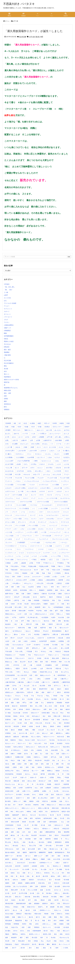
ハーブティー (19, 532)
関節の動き (28, 913)
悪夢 (21, 689)
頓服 (55, 924)
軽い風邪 (22, 900)
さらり (68, 447)
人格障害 (60, 580)
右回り (7, 617)
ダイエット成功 (10, 522)
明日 (68, 713)
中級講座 (24, 573)
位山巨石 (31, 587)
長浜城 (67, 910)
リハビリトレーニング (33, 553)
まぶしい (40, 467)
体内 (52, 587)
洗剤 (46, 753)
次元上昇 (41, 730)
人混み (68, 580)
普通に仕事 (57, 716)
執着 (50, 627)
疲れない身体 (32, 781)
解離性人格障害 (30, 883)
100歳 (26, 427)
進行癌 (56, 900)
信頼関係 (49, 590)
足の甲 (14, 893)
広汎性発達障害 (10, 675)
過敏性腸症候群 (21, 903)
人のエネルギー (37, 576)
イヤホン (18, 481)
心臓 (55, 679)
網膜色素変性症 (50, 832)
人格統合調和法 (8, 325)
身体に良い (18, 896)
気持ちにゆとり (30, 747)
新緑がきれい (37, 709)
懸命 (37, 692)
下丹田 (38, 563)
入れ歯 (67, 597)
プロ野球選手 (21, 542)
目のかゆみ (65, 791)
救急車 (67, 702)
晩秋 (49, 716)
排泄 (31, 702)
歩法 (5, 371)
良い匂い (35, 869)
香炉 (41, 937)
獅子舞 (43, 774)
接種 (36, 702)
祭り (46, 811)
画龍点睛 (16, 781)
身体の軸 (27, 896)
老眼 (40, 839)
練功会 (13, 835)
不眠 (6, 570)
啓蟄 (59, 621)
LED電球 (7, 430)
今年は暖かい (16, 583)
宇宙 (29, 655)
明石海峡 (8, 716)
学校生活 (58, 651)
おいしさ (66, 433)
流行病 (67, 757)
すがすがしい (20, 454)
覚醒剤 (7, 883)
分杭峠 (13, 604)
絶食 (35, 832)
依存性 (15, 590)
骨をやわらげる (64, 937)
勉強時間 (37, 607)
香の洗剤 (34, 937)
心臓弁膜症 (55, 682)
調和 (31, 886)
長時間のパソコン (45, 910)
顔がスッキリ (47, 927)
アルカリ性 (18, 478)
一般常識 (42, 559)
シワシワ (14, 512)
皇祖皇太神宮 (9, 791)
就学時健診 (65, 665)
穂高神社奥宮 (48, 818)
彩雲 (30, 675)
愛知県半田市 (43, 689)
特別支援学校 (9, 774)
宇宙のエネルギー (39, 655)
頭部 (23, 927)
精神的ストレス (10, 828)
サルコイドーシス (10, 508)
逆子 (29, 900)
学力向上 (43, 651)
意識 (34, 689)
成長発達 (66, 692)
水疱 (46, 750)
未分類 (6, 368)
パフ (17, 535)
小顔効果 (38, 665)
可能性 (68, 614)
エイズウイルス (43, 484)
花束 (6, 873)
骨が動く (53, 937)
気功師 (52, 743)
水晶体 (26, 750)
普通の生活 (66, 716)
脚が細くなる (54, 849)
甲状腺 (67, 777)
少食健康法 (48, 665)
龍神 (57, 948)
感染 (52, 689)
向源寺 (53, 617)
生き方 (7, 777)
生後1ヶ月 (23, 777)
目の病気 (26, 794)
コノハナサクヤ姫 (51, 498)
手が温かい (8, 696)
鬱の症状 (41, 944)
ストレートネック (20, 515)
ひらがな (51, 464)
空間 (6, 822)
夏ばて (67, 631)
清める (7, 764)
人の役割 (47, 576)
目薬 (47, 794)
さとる (61, 447)
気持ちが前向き (18, 747)
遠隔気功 (45, 903)
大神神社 (33, 641)
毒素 (6, 740)
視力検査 (66, 879)
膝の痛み (66, 856)
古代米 (52, 614)
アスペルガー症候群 (10, 303)
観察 (13, 883)
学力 (36, 651)
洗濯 (57, 753)
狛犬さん (27, 774)
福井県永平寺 (55, 811)
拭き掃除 (30, 699)
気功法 (67, 743)
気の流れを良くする (64, 740)
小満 (24, 665)
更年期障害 (36, 719)
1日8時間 (8, 423)
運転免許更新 (9, 903)
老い (15, 839)
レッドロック (9, 556)
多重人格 (55, 634)
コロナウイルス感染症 (61, 501)
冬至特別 (66, 600)
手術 (61, 696)
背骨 (67, 845)
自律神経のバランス (45, 862)
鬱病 (48, 944)
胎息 (23, 849)
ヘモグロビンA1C (50, 542)
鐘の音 (28, 910)
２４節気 (65, 948)
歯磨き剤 (8, 736)
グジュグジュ (9, 498)
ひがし (26, 464)
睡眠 (25, 801)
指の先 (46, 699)
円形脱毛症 (45, 600)
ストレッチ (8, 515)
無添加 (40, 767)
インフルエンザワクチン (50, 481)
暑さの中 (27, 719)
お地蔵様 (41, 437)
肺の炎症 (15, 845)
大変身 (68, 638)
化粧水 (7, 610)
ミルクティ (58, 546)
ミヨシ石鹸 (48, 546)
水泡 (32, 750)
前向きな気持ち (36, 604)
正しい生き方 (51, 730)
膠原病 (28, 859)
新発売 (28, 709)
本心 (54, 723)
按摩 (6, 702)
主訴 (31, 573)
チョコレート (54, 522)
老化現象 (28, 839)
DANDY (67, 427)
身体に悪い (8, 896)
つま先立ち (66, 457)
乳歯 (43, 573)
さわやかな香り (10, 450)
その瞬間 (66, 454)
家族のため (65, 658)
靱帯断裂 (16, 924)
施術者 (68, 709)
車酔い (62, 896)
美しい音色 (25, 835)
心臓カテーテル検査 (33, 682)
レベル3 (34, 556)
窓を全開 (31, 822)
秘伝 (20, 818)
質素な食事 (14, 890)
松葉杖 (31, 726)
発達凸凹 (57, 784)
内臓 (29, 600)
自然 (5, 396)
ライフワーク (29, 549)
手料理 (55, 696)
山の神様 (34, 668)
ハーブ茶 (43, 532)
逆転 (35, 900)
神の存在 (28, 805)
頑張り (37, 924)
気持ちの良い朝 (43, 747)
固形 (43, 624)
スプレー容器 (17, 518)
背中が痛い (49, 845)
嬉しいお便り (53, 648)
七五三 (51, 559)
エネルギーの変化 (20, 488)
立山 (62, 822)
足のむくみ (57, 890)
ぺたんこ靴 (8, 467)
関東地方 (19, 913)
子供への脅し (19, 651)
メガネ (67, 546)
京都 (13, 576)
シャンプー (54, 508)
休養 (18, 587)
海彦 (24, 760)
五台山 (7, 576)
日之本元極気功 (8, 363)
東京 (60, 723)
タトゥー (60, 518)
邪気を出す (66, 903)
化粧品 (6, 338)
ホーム (7, 21)
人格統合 (40, 580)
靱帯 (68, 920)
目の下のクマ (9, 794)
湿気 (42, 764)
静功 (5, 407)
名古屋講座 (45, 617)
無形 (21, 767)
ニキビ (22, 529)
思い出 (34, 685)
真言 (58, 798)
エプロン (67, 488)
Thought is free (48, 959)
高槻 (55, 941)
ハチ (68, 529)
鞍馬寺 (24, 924)
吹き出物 (61, 617)
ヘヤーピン (64, 542)
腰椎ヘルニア (38, 856)
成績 (43, 692)
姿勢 (27, 648)
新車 (50, 709)
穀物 (25, 818)
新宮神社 (8, 709)
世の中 (36, 570)
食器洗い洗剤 (47, 934)
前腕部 (46, 604)
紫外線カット (46, 828)
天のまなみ (7, 344)
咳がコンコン (37, 621)
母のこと (6, 374)
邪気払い (8, 907)
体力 (58, 587)
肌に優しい (32, 842)
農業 (5, 401)
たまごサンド (41, 457)
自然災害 (17, 866)
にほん (57, 461)
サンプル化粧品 (24, 508)
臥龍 (49, 859)
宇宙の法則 (65, 655)
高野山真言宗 (25, 944)
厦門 (56, 610)
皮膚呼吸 (36, 791)
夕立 (29, 634)
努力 (68, 604)
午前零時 (30, 610)
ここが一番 (8, 447)
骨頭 (29, 941)
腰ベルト (28, 856)
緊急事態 (66, 832)
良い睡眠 (59, 869)
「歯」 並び (8, 289)
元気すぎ (67, 593)
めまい (49, 471)
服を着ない (66, 719)
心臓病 (7, 685)
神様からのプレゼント (12, 808)
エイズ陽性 (55, 484)
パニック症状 (9, 535)
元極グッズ (7, 328)
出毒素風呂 (7, 330)
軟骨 (68, 896)
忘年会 (14, 685)
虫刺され (15, 879)
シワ (6, 512)
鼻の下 (14, 948)
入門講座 (8, 600)
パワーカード (8, 317)
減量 (13, 764)
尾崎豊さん (8, 668)
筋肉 (49, 825)
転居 (6, 900)
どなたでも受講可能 (23, 461)
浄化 (6, 760)
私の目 (52, 815)
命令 (16, 621)
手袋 (67, 696)
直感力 (68, 794)
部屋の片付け (31, 907)
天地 (68, 644)
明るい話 (55, 713)
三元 (57, 559)
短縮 (60, 801)
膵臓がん (35, 859)
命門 (22, 621)
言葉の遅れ (41, 883)
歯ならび (45, 733)
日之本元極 (22, 36)
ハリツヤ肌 (8, 532)
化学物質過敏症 (8, 336)
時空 (28, 716)
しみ (58, 450)
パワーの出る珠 (46, 535)
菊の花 (22, 876)
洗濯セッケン (66, 753)
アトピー (6, 306)
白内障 (21, 787)
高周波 (36, 941)
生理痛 (52, 777)
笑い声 (26, 825)
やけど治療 (8, 474)
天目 (12, 648)
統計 (29, 832)
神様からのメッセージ (28, 808)
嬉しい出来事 (65, 648)
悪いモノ (66, 685)
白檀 (41, 787)
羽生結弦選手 (65, 835)
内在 (23, 600)
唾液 (53, 621)
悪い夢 (7, 689)
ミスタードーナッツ (36, 546)
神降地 (29, 811)
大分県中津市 (51, 638)
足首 (38, 893)
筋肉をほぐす (59, 825)
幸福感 (34, 672)
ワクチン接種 (9, 559)
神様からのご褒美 (64, 805)
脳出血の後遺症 (10, 852)
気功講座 (8, 747)
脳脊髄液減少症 (59, 852)
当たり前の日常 (22, 675)
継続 (41, 832)
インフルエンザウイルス (31, 481)
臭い (48, 866)
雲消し (67, 917)
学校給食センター (10, 655)
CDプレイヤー (57, 427)
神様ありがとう (51, 805)
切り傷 (19, 604)
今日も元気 (40, 583)
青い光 (37, 920)
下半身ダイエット (48, 563)
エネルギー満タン (45, 488)
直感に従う (59, 794)
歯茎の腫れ (25, 736)
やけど (67, 471)
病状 (68, 781)
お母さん (67, 437)
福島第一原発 (66, 811)
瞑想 (38, 801)
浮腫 (18, 760)
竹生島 (19, 825)
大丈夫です (40, 638)
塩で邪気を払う (17, 631)
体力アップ (65, 587)
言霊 (49, 883)
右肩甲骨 (22, 617)
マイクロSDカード (11, 546)
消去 (53, 760)
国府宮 (51, 624)
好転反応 (6, 347)
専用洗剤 (53, 661)
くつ (51, 444)
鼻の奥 (23, 948)
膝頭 (21, 859)
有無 (58, 719)
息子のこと (57, 685)
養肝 (21, 937)
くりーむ (58, 444)
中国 (47, 570)
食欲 (55, 934)
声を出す (46, 631)
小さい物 (67, 661)
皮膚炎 (44, 791)
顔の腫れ (8, 931)
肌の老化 (41, 842)
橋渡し (27, 730)
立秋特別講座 (9, 825)
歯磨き (68, 733)
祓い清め (8, 805)
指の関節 (54, 699)
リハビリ (21, 553)
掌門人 (24, 702)
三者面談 (8, 563)
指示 (68, 699)
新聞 (45, 709)
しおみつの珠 (33, 450)
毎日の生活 (60, 736)
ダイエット (7, 314)
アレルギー (40, 478)
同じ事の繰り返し (33, 617)
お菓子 (6, 295)
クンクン (66, 495)
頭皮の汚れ (14, 927)
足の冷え (66, 890)
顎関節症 (6, 409)
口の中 (19, 614)
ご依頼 (25, 447)
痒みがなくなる (10, 784)
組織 (6, 832)
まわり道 (66, 467)
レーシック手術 (56, 556)
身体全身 (45, 896)
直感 (52, 794)
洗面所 (46, 757)
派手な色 (53, 757)
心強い (31, 679)
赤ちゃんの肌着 (32, 890)
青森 (43, 920)
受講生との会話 (8, 341)
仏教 (6, 587)
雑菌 (50, 917)
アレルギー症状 (64, 478)
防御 (52, 913)
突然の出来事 (15, 822)
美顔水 (57, 835)
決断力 (13, 753)
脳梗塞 (25, 852)
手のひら (18, 696)
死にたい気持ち (36, 736)
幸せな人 (26, 672)
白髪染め (56, 787)
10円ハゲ (47, 423)
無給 (67, 767)
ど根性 (35, 461)
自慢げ (57, 862)
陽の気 (31, 917)
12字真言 (6, 284)
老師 (35, 839)
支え (42, 702)
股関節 (50, 842)
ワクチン (6, 322)
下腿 (6, 566)
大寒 (13, 641)
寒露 (36, 661)
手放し (48, 696)
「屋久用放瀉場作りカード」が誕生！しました (33, 31)
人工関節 (32, 580)
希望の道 (58, 668)
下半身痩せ (60, 563)
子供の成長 (8, 651)
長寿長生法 (7, 404)
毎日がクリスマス (49, 736)
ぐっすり (67, 444)
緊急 (59, 832)
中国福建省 (66, 570)
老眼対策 (48, 839)
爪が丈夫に (66, 770)
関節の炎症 (37, 913)
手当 (32, 696)
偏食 (68, 590)
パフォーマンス (27, 535)
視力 (50, 879)
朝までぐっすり (10, 723)
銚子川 (7, 910)
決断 (6, 753)
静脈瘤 (61, 920)
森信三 (13, 730)
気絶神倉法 (7, 377)
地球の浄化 (21, 627)
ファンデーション (29, 539)
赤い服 (23, 890)
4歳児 (39, 423)
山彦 (41, 668)
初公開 (26, 604)
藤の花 (7, 879)
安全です (31, 658)
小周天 (7, 665)
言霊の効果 (65, 883)
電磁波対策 (18, 920)
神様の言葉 (7, 390)
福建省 (7, 815)
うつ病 (6, 292)
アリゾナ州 (8, 478)
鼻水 (30, 948)
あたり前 (49, 430)
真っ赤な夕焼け (43, 798)
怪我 (49, 685)
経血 (18, 832)
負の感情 (57, 886)
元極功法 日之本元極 (48, 593)
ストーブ (32, 515)
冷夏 (6, 604)
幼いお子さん (65, 672)
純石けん (36, 828)
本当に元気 (38, 723)
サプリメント (8, 308)
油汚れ (26, 753)
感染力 (59, 689)
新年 (14, 709)
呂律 (68, 617)
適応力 (52, 903)
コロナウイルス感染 (43, 501)
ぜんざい (57, 454)
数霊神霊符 (23, 706)
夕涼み (23, 634)
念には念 (26, 685)
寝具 (41, 661)
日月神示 (25, 713)
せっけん (48, 454)
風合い (52, 931)
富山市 (30, 661)
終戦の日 (56, 828)
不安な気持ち (15, 566)
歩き (14, 733)
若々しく (30, 873)
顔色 (28, 931)
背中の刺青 (59, 845)
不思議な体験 (32, 566)
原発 (51, 610)
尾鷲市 (18, 668)
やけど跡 (17, 474)
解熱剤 (20, 883)
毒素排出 (13, 740)
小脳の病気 (7, 355)
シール (23, 512)
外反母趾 (36, 634)
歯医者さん (59, 733)
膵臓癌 (43, 859)
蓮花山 (53, 876)
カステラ (50, 491)
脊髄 (45, 849)
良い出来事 (25, 869)
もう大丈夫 (57, 471)
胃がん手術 (32, 845)
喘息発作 (8, 624)
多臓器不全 (46, 634)
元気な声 (16, 597)
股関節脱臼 (58, 842)
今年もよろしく (28, 583)
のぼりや (65, 461)
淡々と (64, 760)
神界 (6, 811)
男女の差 (8, 781)
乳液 (49, 573)
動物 (5, 333)
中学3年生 (8, 573)
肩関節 (67, 842)
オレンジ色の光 (31, 491)
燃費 (43, 770)
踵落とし (57, 893)
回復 (36, 624)
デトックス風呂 (33, 525)
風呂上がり (66, 931)
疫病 (23, 781)
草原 (12, 876)
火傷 (68, 764)
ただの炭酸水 (20, 457)
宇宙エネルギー (20, 658)
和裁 (28, 621)
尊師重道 (6, 352)
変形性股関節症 (57, 631)
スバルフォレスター (52, 515)
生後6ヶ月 (43, 777)
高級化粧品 (8, 944)
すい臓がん (66, 450)
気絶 (6, 750)
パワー (37, 535)
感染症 (67, 689)
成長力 (59, 692)
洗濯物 (28, 757)
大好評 (7, 641)
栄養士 (59, 726)
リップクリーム (63, 549)
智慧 (20, 719)
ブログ (6, 319)
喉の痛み (66, 621)
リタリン (51, 549)
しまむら (51, 450)
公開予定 (16, 600)
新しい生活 (48, 706)
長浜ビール (57, 910)
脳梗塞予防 (32, 852)
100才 (19, 427)
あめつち (16, 433)
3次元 (25, 423)
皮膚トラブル (26, 791)
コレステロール (65, 498)
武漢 (68, 730)
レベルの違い (44, 556)
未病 (31, 723)
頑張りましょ (46, 924)
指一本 (62, 699)
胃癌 (40, 845)
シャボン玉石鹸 (43, 508)
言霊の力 (56, 883)
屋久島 (37, 36)
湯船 (31, 764)
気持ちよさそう (55, 747)
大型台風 (60, 638)
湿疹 (47, 764)
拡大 (23, 699)
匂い (49, 607)
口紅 (30, 614)
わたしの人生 (57, 474)
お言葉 (38, 440)
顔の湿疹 (57, 927)
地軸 (29, 627)
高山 (42, 941)
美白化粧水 (42, 835)
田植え (59, 777)
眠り (64, 798)
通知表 (43, 900)
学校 (50, 651)
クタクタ (49, 495)
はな (6, 300)
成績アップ (50, 692)
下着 (68, 563)
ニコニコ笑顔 (31, 529)
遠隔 (30, 903)
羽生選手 (8, 839)
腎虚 (68, 852)
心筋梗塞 (47, 679)
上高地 (31, 563)
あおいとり (40, 430)
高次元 (61, 941)
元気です (8, 597)
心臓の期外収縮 (10, 682)
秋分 (14, 818)
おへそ (21, 437)
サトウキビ (33, 505)
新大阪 (62, 706)
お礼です (15, 440)
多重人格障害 (65, 634)
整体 (31, 706)
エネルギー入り (33, 488)
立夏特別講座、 (53, 822)
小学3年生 (16, 665)
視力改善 (57, 879)
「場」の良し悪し (9, 287)
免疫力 (51, 597)
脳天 (18, 852)
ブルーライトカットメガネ (60, 539)
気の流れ (52, 740)
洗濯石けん (37, 757)
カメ (26, 495)
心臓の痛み (20, 682)
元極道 (60, 593)
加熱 (62, 604)
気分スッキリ (22, 743)
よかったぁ (46, 474)
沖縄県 (19, 753)
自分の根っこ (9, 862)
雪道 (61, 917)
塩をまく (28, 631)
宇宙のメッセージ (53, 655)
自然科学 (26, 866)
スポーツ (6, 311)
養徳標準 (14, 937)
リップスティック (10, 553)
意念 (28, 689)
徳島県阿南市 (62, 675)
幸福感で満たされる (46, 672)
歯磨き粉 (16, 736)
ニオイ (15, 529)
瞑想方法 (45, 801)
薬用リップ (66, 876)
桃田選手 (66, 726)
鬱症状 (54, 944)
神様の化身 (55, 808)
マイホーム (23, 546)
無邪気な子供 (9, 770)
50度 (68, 423)
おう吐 (7, 437)
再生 (53, 600)
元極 (22, 593)
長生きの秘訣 (9, 913)
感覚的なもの (9, 692)
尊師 (60, 661)
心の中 (7, 679)
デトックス (8, 525)
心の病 (15, 679)
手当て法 (40, 696)
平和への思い (9, 672)
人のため (26, 576)
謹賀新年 (43, 886)
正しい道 (60, 730)
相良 (28, 798)
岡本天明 (49, 668)
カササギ (42, 491)
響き (30, 924)
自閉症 (6, 398)
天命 (62, 644)
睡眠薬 (31, 801)
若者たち (39, 873)
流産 (60, 757)
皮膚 (18, 791)
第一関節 (34, 825)
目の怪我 (18, 794)
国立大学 (59, 624)
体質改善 (8, 590)
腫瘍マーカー (9, 856)
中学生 (17, 573)
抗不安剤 (16, 699)
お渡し (7, 440)
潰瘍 (57, 764)
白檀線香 (48, 787)
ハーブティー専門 (32, 532)
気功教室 (59, 743)
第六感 (43, 825)
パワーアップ (58, 535)
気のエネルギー (42, 740)
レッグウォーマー (64, 553)
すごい (29, 454)
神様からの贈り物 (43, 808)
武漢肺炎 (8, 733)
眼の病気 (8, 801)
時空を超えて (36, 716)
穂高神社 (38, 818)
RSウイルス (16, 430)
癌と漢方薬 (40, 784)
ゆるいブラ (36, 474)
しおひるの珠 (21, 450)
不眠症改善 (14, 570)
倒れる (62, 590)
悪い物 (15, 689)
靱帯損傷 (8, 924)
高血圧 (17, 944)
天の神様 (46, 644)
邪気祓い (16, 907)
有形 (52, 719)
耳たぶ (67, 839)
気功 (45, 743)
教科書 (7, 706)
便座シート (32, 590)
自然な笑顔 (8, 866)
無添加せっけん (49, 767)
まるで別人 (49, 467)
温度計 (19, 764)
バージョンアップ (55, 532)
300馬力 (47, 427)
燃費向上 (50, 770)
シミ (33, 508)
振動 (12, 702)
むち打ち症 (20, 471)
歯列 (51, 733)
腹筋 (59, 856)
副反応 (52, 604)
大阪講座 (52, 641)
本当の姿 (47, 723)
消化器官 (47, 760)
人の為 (62, 576)
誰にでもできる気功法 (20, 886)
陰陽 (13, 917)
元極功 (29, 593)
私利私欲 (66, 815)
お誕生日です (47, 440)
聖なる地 (8, 842)
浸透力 (30, 760)
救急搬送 (59, 702)
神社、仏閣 (7, 393)
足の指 (7, 893)
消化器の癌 (38, 760)
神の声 (21, 805)
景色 (5, 366)
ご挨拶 (32, 447)
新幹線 (21, 709)
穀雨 (31, 818)
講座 (36, 886)
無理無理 (60, 767)
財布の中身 (66, 886)
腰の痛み (19, 856)
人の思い (55, 576)
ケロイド (26, 498)
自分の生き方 (21, 862)
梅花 (6, 730)
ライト (19, 549)
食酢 (6, 937)
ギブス (41, 495)
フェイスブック (43, 539)
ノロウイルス (60, 529)
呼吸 (6, 621)
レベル (19, 556)
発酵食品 (8, 787)
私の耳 (59, 815)
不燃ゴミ (60, 566)
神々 (14, 805)
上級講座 (23, 563)
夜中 (6, 638)
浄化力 (13, 760)
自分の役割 (66, 859)
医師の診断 (22, 610)
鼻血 (44, 948)
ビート (67, 535)
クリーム (58, 495)
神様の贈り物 (65, 808)
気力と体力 (37, 743)
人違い (7, 583)
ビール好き (8, 539)
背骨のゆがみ (9, 849)
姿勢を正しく (36, 648)
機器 (33, 730)
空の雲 (62, 818)
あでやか (67, 430)
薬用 (59, 876)
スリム (26, 518)
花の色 (67, 869)
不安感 (23, 566)
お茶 (31, 440)
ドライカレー (65, 525)
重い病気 (60, 907)
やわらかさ (26, 474)
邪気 (58, 903)
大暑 (19, 641)
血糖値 (23, 879)
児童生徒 (59, 597)
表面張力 (31, 879)
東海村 (24, 726)
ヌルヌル (41, 529)
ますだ (32, 467)
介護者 (67, 583)
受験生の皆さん (10, 614)
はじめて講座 (9, 464)
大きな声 (20, 638)
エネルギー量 (58, 488)
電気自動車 (8, 920)
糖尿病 (20, 828)
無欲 (33, 767)
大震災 (7, 644)
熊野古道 (26, 770)
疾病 (49, 781)
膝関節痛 (14, 859)
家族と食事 (55, 658)
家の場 (47, 658)
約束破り (28, 828)
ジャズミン (32, 512)
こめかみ (17, 447)
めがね (29, 471)
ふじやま (66, 464)
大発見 (25, 641)
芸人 (18, 873)
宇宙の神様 (8, 658)
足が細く (48, 890)
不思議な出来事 (43, 566)
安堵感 (39, 658)
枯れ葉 (38, 726)
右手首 (14, 617)
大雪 (68, 641)
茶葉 (68, 873)
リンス (54, 553)
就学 (56, 665)
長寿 (34, 910)
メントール (8, 549)
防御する (59, 913)
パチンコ (66, 532)
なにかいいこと (46, 461)
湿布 (36, 764)
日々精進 (8, 713)
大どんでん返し (30, 638)
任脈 (12, 587)
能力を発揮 (31, 849)
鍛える (15, 910)
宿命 (16, 661)
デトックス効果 (20, 525)
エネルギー (8, 488)
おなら (14, 437)
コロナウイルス (10, 501)
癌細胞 (49, 784)
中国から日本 (56, 570)
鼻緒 (37, 948)
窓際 (38, 822)
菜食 (28, 876)
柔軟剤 (52, 726)
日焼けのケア (35, 713)
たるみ (50, 457)
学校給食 (66, 651)
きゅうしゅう (24, 444)
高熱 (68, 941)
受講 (61, 610)
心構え (39, 679)
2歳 (15, 423)
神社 (12, 811)
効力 (30, 607)
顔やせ (15, 931)
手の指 (26, 696)
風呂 (58, 931)
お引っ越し (58, 437)
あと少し (8, 433)
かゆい (7, 444)
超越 (41, 890)
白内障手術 (28, 787)
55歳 (12, 427)
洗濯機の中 (8, 757)
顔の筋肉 (66, 927)
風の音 (46, 931)
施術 (61, 709)
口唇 (25, 614)
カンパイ (33, 495)
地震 (35, 627)
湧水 (25, 764)
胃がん (24, 845)
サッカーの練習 (21, 505)
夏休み (16, 634)
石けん (67, 801)
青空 (49, 920)
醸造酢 (52, 907)
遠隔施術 (36, 903)
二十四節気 (57, 573)
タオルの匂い (50, 518)
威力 (44, 648)
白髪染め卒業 (66, 787)
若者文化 (47, 873)
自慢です (66, 862)
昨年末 (22, 716)
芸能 (24, 873)
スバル (41, 515)
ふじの (59, 464)
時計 (44, 716)
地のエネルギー (10, 627)
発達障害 (66, 784)
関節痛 (46, 913)
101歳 (39, 427)
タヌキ (68, 518)
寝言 (47, 661)
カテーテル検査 (17, 495)
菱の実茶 (45, 876)
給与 (23, 832)
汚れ (62, 750)
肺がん (7, 845)
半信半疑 (39, 610)
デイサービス (65, 522)
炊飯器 (7, 767)
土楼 (67, 624)
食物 (61, 934)
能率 (39, 849)
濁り (62, 764)
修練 (56, 590)
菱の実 (38, 876)
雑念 (44, 917)
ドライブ (8, 529)
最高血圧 (45, 719)
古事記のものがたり (41, 614)
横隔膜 (20, 730)
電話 (26, 920)
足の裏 (32, 893)
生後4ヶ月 (33, 777)
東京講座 (16, 726)
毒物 (68, 736)
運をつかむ (65, 900)
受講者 (68, 610)
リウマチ (41, 549)
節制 (67, 825)
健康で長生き (9, 593)
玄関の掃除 (51, 774)
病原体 (56, 781)
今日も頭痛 (49, 583)
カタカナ (59, 491)
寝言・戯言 (7, 349)
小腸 (30, 665)
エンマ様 (20, 491)
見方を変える (41, 879)
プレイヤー (8, 542)
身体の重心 (36, 896)
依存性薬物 (23, 590)
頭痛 (68, 924)
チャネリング (42, 522)
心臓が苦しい (64, 679)
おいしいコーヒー (55, 433)
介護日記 (59, 583)
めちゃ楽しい (39, 471)
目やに (34, 794)
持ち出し (38, 699)
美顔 (50, 835)
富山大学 (22, 661)
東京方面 (8, 726)
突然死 (24, 822)
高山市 (49, 941)
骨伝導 (7, 941)
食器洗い (23, 934)
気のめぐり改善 (30, 740)
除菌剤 (7, 917)
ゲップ (33, 498)
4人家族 (32, 423)
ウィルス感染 (9, 484)
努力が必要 (8, 607)
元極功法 (36, 593)
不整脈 (53, 566)
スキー (41, 512)
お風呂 (67, 440)
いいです (25, 433)
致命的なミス (57, 866)
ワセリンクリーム (22, 559)
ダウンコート (22, 522)
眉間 (34, 798)
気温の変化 (66, 747)
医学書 (14, 610)
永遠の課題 (54, 750)
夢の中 (13, 638)
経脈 (12, 832)
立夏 (44, 822)
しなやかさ (42, 450)
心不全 (23, 679)
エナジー (65, 484)
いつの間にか (42, 433)
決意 (68, 750)
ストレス (66, 512)
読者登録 (8, 886)
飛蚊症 (7, 934)
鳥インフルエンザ (64, 944)
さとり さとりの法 (50, 447)
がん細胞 (14, 444)
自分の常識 (56, 859)
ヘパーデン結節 (35, 542)
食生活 (67, 934)
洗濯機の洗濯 (19, 757)
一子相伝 (34, 559)
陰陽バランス (22, 917)
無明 (27, 767)
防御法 (67, 913)
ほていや (24, 467)
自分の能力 (32, 862)
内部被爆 (36, 600)
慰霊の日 (30, 692)
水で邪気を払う (16, 750)
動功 (44, 607)
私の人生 (33, 815)
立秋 (68, 822)
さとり (39, 447)
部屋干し (41, 907)
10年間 (54, 423)
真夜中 (52, 798)
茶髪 (6, 876)
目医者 (41, 794)
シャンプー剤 (65, 508)
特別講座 (19, 774)
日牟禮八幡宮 (46, 713)
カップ (7, 495)
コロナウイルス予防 (26, 501)
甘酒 (68, 774)
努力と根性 (18, 607)
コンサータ (8, 505)
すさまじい (38, 454)
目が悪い (56, 791)
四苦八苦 (29, 624)
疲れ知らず (42, 781)
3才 (19, 423)
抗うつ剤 (8, 699)
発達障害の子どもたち (11, 387)
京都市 (19, 576)
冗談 (59, 600)
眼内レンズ (17, 801)
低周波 (39, 587)
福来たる (24, 815)
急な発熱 (42, 685)
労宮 (25, 607)
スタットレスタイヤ (53, 512)
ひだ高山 (33, 464)
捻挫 (18, 702)
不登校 (68, 566)
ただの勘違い (9, 457)
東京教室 (67, 723)
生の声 (15, 777)
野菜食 (68, 907)
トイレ (44, 525)
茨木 (63, 873)
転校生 (13, 900)
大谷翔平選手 (43, 641)
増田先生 (37, 631)
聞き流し (16, 842)
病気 (62, 781)
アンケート (8, 481)
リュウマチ (46, 553)
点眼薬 (14, 767)
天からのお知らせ (17, 644)
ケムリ (18, 498)
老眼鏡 (56, 839)
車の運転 (54, 896)
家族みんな (8, 661)
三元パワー (65, 559)
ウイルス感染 (21, 484)
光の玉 (35, 597)
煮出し (18, 770)
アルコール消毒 (29, 478)
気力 (30, 743)
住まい (46, 587)
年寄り (19, 672)
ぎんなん (45, 444)
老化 (20, 839)
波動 (36, 753)
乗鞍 (37, 573)
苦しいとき (55, 873)
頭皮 (6, 927)
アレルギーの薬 (52, 478)
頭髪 (29, 927)
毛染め (21, 740)
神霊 (41, 36)
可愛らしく (59, 614)
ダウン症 (32, 522)
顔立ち (22, 931)
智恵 (15, 719)
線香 (6, 835)
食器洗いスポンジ (34, 934)
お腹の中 (24, 440)
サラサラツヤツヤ (62, 505)
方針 (55, 709)
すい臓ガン (8, 454)
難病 (55, 917)
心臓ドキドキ (46, 682)
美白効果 (34, 835)
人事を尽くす (9, 580)
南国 (45, 610)
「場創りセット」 (28, 430)
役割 (36, 675)
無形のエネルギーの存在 (11, 379)
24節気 (61, 423)
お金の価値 (58, 440)
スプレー (8, 518)
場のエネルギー (64, 627)
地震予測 (43, 627)
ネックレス (49, 529)
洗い (41, 753)
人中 (68, 576)
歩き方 (32, 733)
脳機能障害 (42, 852)
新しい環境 (38, 706)
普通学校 (8, 719)
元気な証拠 (26, 597)
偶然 (17, 593)
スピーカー (65, 515)
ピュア (18, 539)
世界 (42, 570)
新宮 (68, 706)
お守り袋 (32, 36)
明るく (62, 713)
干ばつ (67, 668)
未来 (25, 723)
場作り (7, 631)
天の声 (28, 644)
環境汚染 (6, 382)
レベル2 (26, 556)
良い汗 (51, 869)
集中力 (38, 917)
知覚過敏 (53, 801)
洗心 (52, 753)
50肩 (6, 427)
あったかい (58, 430)
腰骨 (47, 856)
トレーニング (53, 525)
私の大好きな (43, 815)
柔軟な (45, 726)
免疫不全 (43, 597)
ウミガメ (32, 484)
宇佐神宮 (22, 655)
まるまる (58, 467)
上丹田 (16, 563)
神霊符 (41, 811)
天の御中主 (37, 644)
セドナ (41, 518)
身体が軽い (66, 893)
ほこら (17, 467)
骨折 (13, 941)
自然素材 (34, 866)
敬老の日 (14, 706)
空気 (68, 818)
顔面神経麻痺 (37, 931)
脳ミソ (67, 849)
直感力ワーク (20, 798)
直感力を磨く (9, 798)
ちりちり (57, 457)
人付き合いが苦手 (21, 580)
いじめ (33, 433)
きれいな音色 (35, 444)
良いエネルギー (14, 869)
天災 (6, 648)
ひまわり (42, 464)
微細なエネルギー (45, 675)
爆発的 (58, 770)
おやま (27, 437)
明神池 (15, 716)
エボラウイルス (10, 491)
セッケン (34, 518)
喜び (15, 624)
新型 (55, 706)
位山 (23, 587)
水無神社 (39, 750)
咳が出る (46, 621)
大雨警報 (61, 641)
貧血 (6, 890)
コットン (41, 498)
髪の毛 (34, 944)
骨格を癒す (21, 941)
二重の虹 (66, 573)
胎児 (17, 849)
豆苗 (50, 886)
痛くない (21, 784)
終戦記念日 (65, 828)
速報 (49, 900)
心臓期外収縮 (66, 682)
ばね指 (19, 464)
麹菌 (6, 948)
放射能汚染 (50, 702)
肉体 (24, 842)
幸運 (56, 672)
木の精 (19, 723)
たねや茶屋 (30, 457)
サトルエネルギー (47, 505)
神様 (42, 805)
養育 (27, 937)
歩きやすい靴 (23, 733)
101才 (33, 427)
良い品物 (43, 869)
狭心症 (35, 774)
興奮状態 (66, 866)
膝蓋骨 (7, 859)
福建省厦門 (15, 815)
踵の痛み (49, 893)
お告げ (34, 437)
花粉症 (13, 873)
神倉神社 (36, 805)
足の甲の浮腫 (23, 893)
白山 (36, 787)
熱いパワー (35, 770)
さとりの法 (8, 298)
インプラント (65, 481)
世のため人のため (25, 570)
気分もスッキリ (10, 743)
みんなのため (9, 471)
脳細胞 (50, 852)
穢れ (55, 818)
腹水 (53, 856)
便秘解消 (41, 590)
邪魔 (23, 907)
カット (67, 491)
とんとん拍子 (9, 461)
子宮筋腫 (29, 651)
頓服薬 (61, 924)
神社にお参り (20, 811)
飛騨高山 (15, 934)
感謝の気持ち (20, 692)
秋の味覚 (8, 818)
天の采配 (55, 644)
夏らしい (8, 634)
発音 (14, 787)
